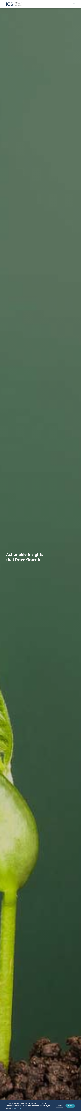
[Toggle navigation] (74, 4)
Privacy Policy (16, 1108)
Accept (70, 1106)
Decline (59, 1106)
